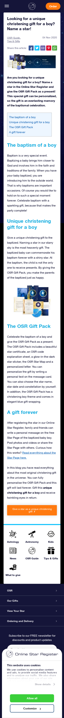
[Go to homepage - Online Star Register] (32, 6)
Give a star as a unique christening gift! (32, 510)
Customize (30, 708)
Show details (43, 684)
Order (53, 6)
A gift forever (17, 132)
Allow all (32, 698)
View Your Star (16, 610)
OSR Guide (13, 37)
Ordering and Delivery (20, 621)
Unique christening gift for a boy (29, 122)
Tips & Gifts (13, 41)
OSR (9, 590)
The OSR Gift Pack (21, 127)
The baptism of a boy (22, 117)
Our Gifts (12, 600)
